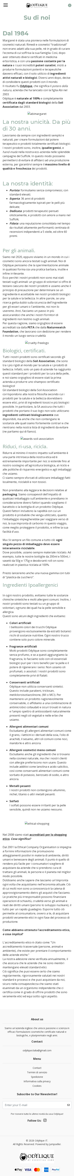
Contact (37, 1067)
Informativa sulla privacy (37, 1081)
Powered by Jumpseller (48, 1144)
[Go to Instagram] (44, 1121)
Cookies (37, 1085)
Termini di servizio (37, 1072)
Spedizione (37, 1076)
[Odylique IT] (37, 5)
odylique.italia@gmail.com (37, 1050)
